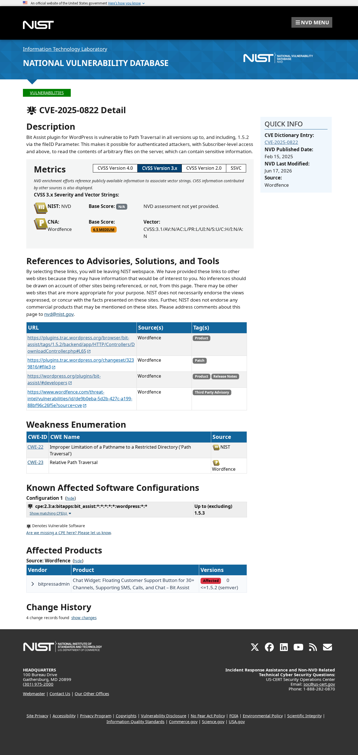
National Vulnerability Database (96, 63)
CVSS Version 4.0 (115, 168)
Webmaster (34, 693)
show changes (83, 617)
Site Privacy (37, 715)
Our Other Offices (92, 693)
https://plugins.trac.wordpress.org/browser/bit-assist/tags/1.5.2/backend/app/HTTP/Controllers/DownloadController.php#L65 (81, 344)
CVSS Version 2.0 (204, 168)
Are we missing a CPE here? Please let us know (68, 532)
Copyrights (126, 715)
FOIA (233, 715)
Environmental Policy (263, 715)
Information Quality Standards (135, 721)
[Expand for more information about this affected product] (32, 584)
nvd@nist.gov (59, 314)
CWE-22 (35, 447)
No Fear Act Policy (208, 715)
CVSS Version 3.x (159, 168)
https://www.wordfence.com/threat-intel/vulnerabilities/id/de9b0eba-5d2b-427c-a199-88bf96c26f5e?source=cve (79, 398)
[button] (311, 22)
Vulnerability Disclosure (163, 715)
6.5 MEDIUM (103, 229)
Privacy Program (95, 715)
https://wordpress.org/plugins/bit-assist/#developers (64, 379)
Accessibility (64, 715)
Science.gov (213, 721)
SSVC (236, 168)
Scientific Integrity (304, 715)
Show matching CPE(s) (49, 513)
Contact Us (60, 693)
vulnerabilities (47, 92)
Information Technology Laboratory (65, 49)
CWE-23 (35, 462)
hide (70, 498)
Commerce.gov (183, 721)
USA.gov (237, 721)
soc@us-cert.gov (319, 684)
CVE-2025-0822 (281, 142)
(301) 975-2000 (38, 684)
